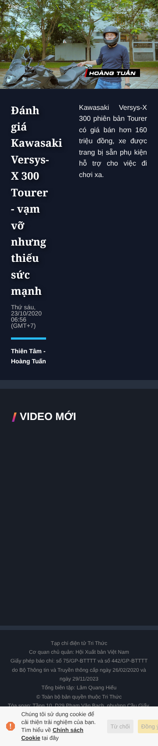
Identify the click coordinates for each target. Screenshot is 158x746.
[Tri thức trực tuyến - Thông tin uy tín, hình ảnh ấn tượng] (79, 15)
